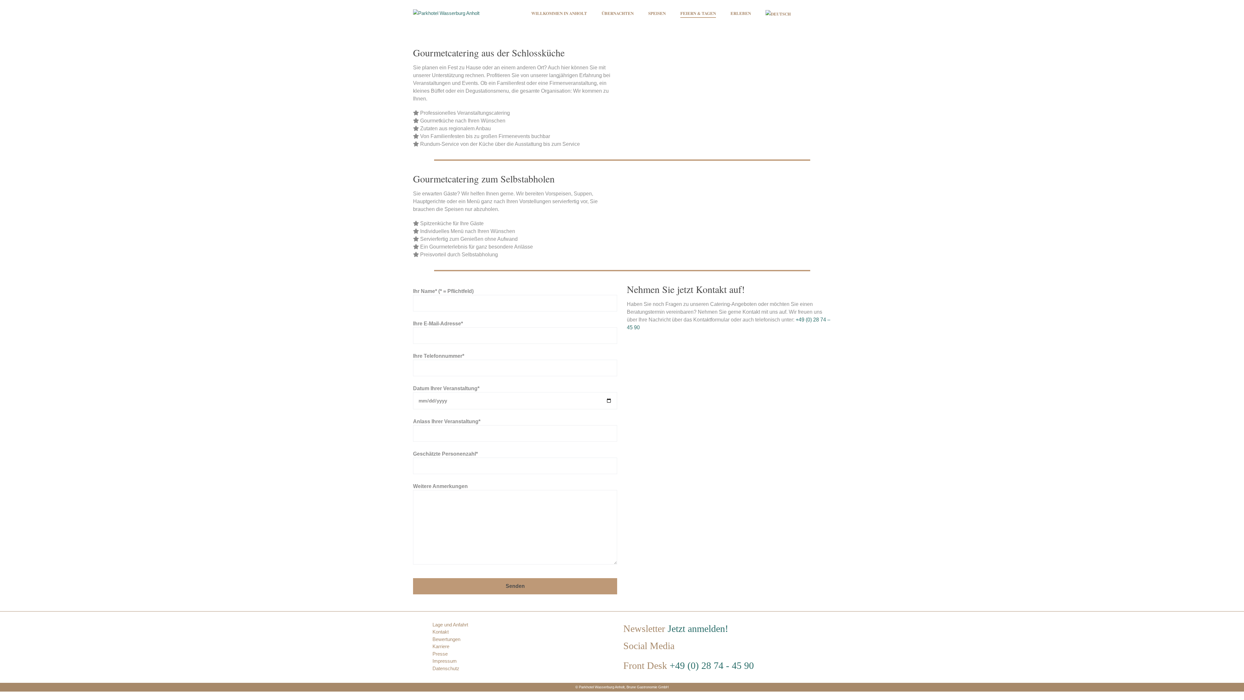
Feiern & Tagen (698, 13)
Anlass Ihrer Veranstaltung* (446, 421)
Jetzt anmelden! (698, 628)
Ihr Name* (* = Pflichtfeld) (443, 291)
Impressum (444, 661)
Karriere (440, 646)
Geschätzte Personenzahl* (445, 454)
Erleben (741, 13)
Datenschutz (445, 668)
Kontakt (440, 632)
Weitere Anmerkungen (440, 486)
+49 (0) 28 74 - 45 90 (712, 665)
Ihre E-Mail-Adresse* (438, 323)
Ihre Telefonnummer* (438, 356)
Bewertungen (446, 639)
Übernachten (618, 13)
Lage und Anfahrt (450, 624)
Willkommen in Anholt (559, 13)
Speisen (657, 13)
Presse (440, 654)
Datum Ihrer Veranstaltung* (446, 388)
